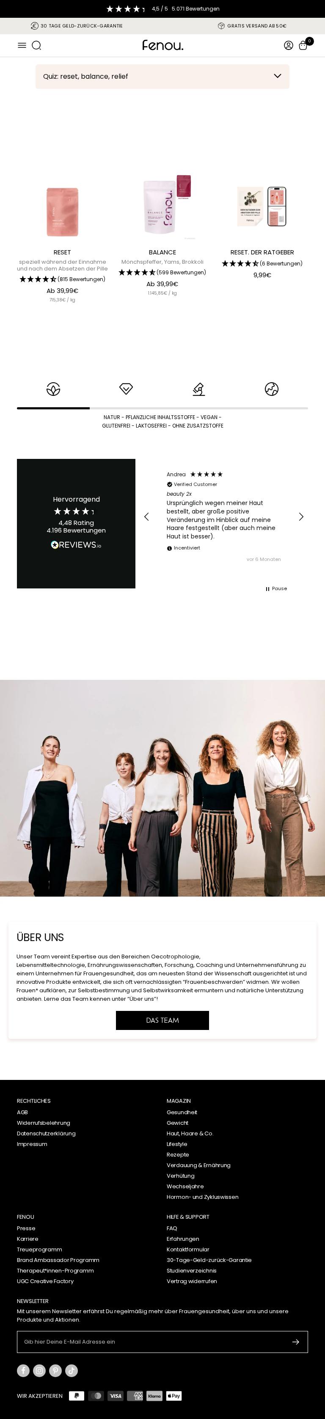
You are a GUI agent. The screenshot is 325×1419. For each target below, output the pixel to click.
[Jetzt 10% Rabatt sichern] (296, 1342)
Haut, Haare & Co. (190, 1133)
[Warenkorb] (303, 45)
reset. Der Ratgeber (262, 252)
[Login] (289, 45)
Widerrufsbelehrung (43, 1123)
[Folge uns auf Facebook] (23, 1370)
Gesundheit (182, 1112)
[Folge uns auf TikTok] (71, 1370)
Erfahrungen (183, 1239)
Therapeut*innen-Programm (55, 1271)
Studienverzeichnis (192, 1271)
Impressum (32, 1144)
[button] (147, 517)
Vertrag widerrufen (192, 1281)
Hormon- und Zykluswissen (202, 1197)
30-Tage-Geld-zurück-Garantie (209, 1260)
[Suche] (36, 45)
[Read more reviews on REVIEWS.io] (76, 546)
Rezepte (178, 1155)
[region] (223, 516)
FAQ (172, 1228)
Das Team (162, 1020)
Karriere (28, 1239)
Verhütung (180, 1176)
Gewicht (177, 1123)
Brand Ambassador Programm (58, 1260)
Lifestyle (177, 1144)
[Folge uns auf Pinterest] (55, 1370)
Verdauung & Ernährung (199, 1165)
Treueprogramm (39, 1249)
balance (162, 252)
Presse (26, 1228)
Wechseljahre (185, 1186)
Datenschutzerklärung (46, 1133)
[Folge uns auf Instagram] (39, 1370)
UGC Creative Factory (45, 1281)
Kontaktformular (188, 1249)
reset (62, 252)
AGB (22, 1112)
